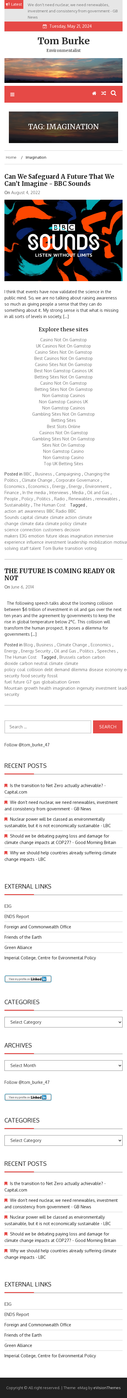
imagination (81, 535)
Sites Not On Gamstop (63, 445)
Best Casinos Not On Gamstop (63, 358)
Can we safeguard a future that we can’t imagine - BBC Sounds (59, 180)
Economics (14, 486)
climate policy (58, 523)
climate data (32, 523)
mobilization (100, 542)
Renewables (80, 498)
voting (90, 548)
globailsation (54, 681)
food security (33, 675)
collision (35, 669)
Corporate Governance (78, 480)
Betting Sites (63, 420)
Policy (27, 498)
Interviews (59, 492)
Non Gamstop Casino (63, 451)
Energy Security (36, 650)
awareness (35, 511)
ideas (64, 535)
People (11, 498)
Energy (58, 486)
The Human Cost (49, 504)
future (51, 535)
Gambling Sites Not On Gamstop (63, 414)
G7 (29, 681)
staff (24, 548)
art (20, 511)
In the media (34, 492)
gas (36, 681)
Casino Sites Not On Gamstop (63, 352)
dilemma (79, 669)
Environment (97, 486)
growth (31, 688)
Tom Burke (64, 41)
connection (30, 529)
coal (21, 669)
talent (35, 548)
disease (96, 669)
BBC (28, 473)
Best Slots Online (63, 426)
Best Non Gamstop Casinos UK (63, 370)
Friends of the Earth (23, 937)
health (45, 688)
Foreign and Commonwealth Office (37, 926)
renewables (106, 498)
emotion (36, 535)
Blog (28, 644)
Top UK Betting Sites (63, 463)
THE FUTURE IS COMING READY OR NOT (59, 574)
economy (114, 669)
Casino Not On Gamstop (63, 339)
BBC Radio (57, 511)
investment (55, 542)
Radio (59, 498)
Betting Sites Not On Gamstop (64, 376)
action (10, 511)
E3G (23, 535)
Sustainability (17, 504)
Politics (44, 498)
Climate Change (37, 480)
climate (41, 517)
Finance (11, 492)
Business (43, 473)
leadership (77, 542)
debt (48, 669)
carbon (83, 657)
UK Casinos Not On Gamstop (63, 345)
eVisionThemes (107, 1387)
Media (78, 492)
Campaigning (68, 473)
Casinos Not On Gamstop (63, 432)
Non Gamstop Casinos (63, 395)
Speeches (106, 650)
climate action (63, 517)
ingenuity (85, 688)
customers (53, 529)
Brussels (67, 657)
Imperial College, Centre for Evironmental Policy (50, 957)
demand (62, 669)
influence (35, 542)
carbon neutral (33, 663)
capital (26, 517)
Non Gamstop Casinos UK (63, 401)
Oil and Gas (98, 492)
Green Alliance (18, 947)
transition (74, 548)
